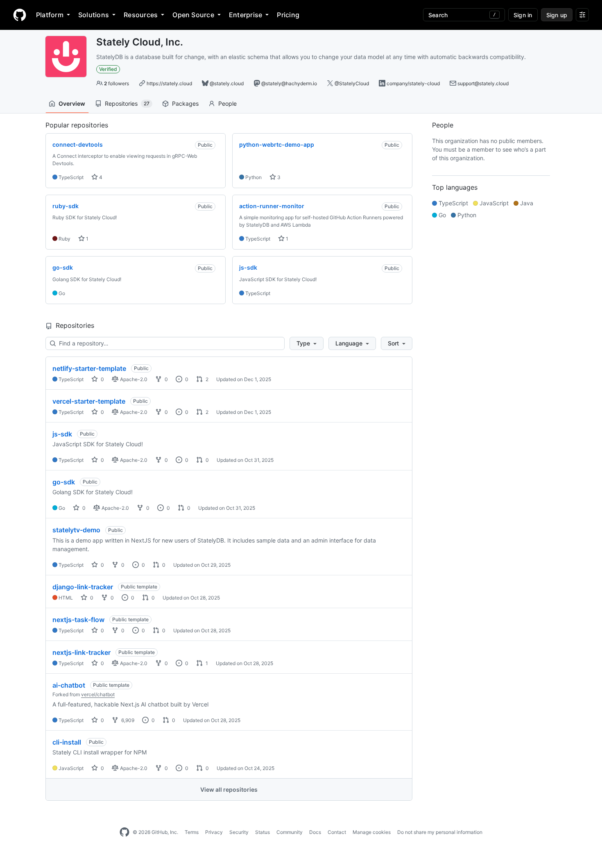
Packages (185, 103)
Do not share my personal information (439, 832)
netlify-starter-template (89, 368)
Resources (141, 15)
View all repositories (229, 789)
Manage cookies (372, 832)
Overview (72, 103)
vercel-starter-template (88, 401)
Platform (49, 15)
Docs (315, 832)
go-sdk (63, 482)
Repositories (127, 103)
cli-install (66, 742)
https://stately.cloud (169, 83)
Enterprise (245, 15)
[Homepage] (19, 14)
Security (239, 832)
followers (116, 83)
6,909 (127, 720)
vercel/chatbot (98, 694)
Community (289, 832)
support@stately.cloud (483, 83)
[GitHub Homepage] (124, 832)
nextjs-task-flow (78, 620)
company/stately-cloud (413, 83)
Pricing (288, 15)
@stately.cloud (227, 83)
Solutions (93, 15)
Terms (192, 832)
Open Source (193, 15)
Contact (337, 832)
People (227, 103)
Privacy (214, 832)
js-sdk (62, 434)
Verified (108, 69)
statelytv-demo (76, 530)
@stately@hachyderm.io (289, 83)
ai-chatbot (68, 685)
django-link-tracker (82, 587)
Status (262, 832)
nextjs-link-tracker (81, 652)
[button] (307, 343)
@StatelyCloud (352, 83)
